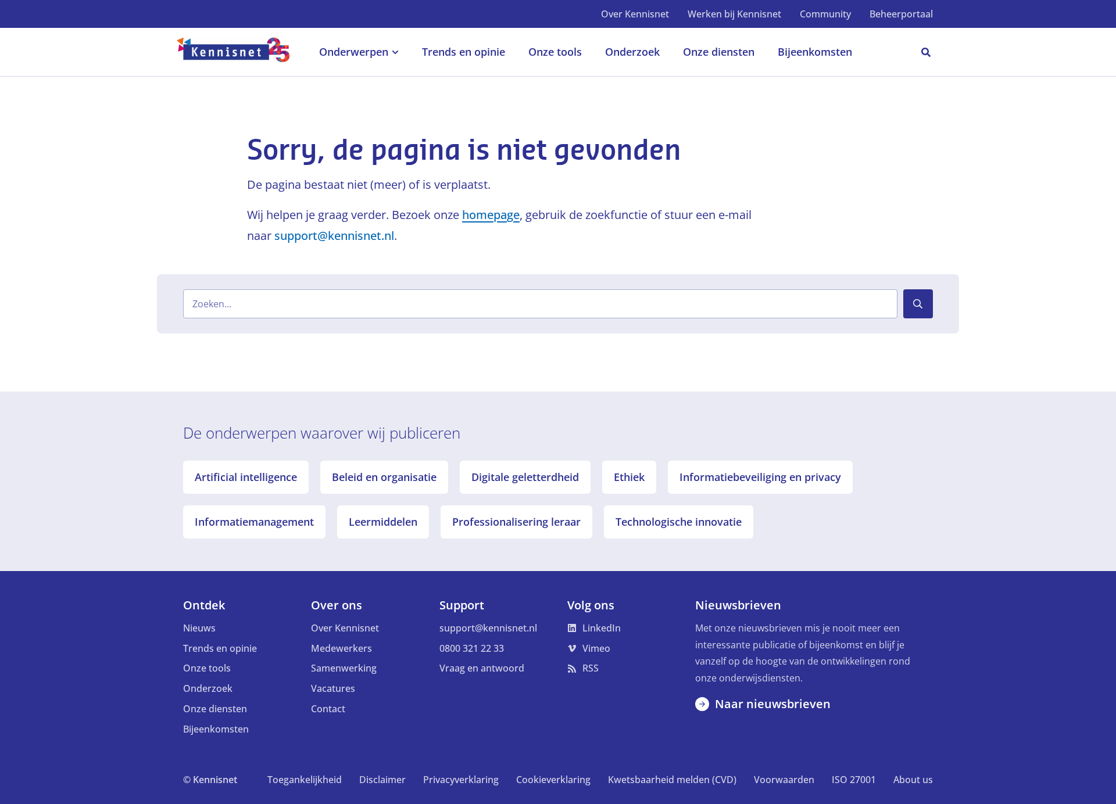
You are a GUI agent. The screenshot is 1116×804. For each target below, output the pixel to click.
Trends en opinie (220, 648)
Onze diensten (215, 708)
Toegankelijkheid (304, 779)
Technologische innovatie (679, 522)
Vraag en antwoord (481, 668)
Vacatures (333, 688)
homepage (491, 214)
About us (913, 779)
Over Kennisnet (635, 14)
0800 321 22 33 (471, 648)
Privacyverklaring (461, 779)
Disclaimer (382, 779)
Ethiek (629, 477)
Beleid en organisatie (384, 477)
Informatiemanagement (254, 522)
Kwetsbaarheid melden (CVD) (672, 779)
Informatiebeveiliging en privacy (760, 477)
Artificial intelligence (246, 477)
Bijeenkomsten (216, 729)
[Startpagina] (239, 52)
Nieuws (199, 628)
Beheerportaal (901, 14)
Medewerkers (341, 648)
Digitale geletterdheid (525, 477)
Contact (328, 708)
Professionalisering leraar (516, 522)
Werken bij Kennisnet (734, 14)
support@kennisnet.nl (334, 235)
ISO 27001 (854, 779)
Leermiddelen (383, 522)
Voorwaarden (784, 779)
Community (825, 14)
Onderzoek (208, 688)
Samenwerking (344, 668)
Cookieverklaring (553, 779)
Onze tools (207, 668)
